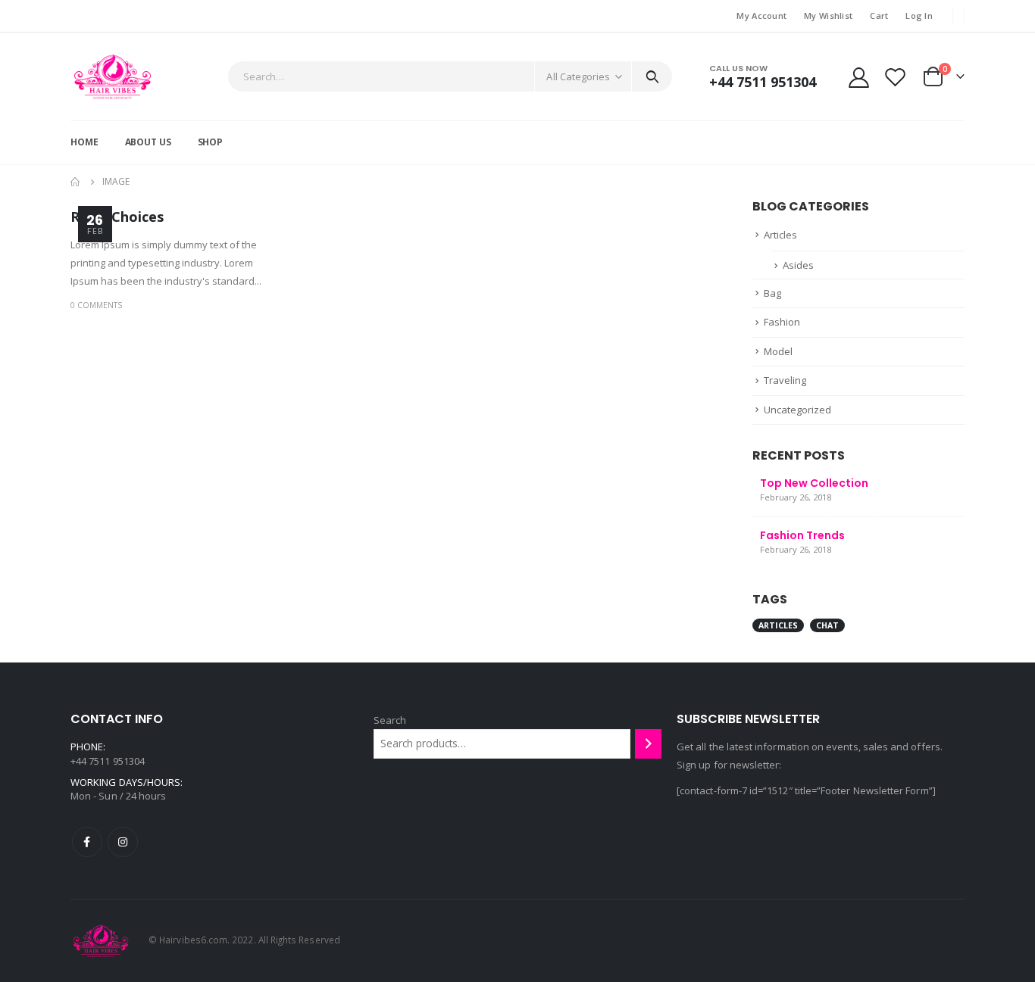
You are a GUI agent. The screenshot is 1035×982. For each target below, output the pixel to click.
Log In (919, 15)
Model (778, 351)
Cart (879, 15)
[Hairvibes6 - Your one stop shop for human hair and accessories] (112, 76)
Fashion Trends (802, 535)
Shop (211, 142)
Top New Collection (814, 483)
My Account (761, 15)
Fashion (782, 322)
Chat (827, 625)
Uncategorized (797, 409)
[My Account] (858, 77)
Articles (780, 235)
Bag (772, 293)
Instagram (123, 842)
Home (84, 142)
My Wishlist (828, 15)
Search (390, 720)
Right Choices (117, 216)
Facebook (87, 842)
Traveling (785, 380)
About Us (148, 142)
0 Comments (96, 305)
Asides (798, 265)
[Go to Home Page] (75, 182)
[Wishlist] (895, 77)
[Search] (652, 76)
